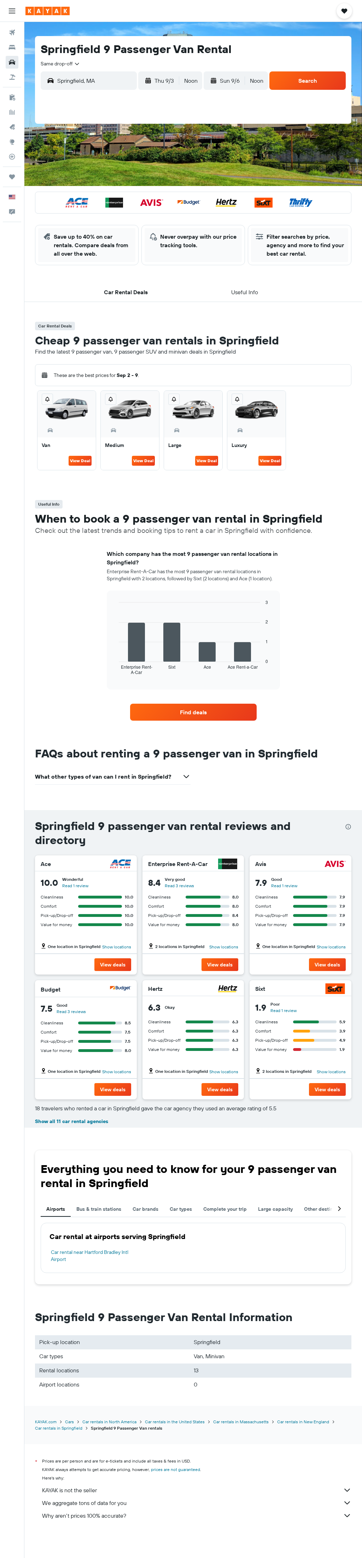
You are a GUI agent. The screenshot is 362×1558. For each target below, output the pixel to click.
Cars (69, 1421)
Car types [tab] (181, 1209)
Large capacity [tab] (275, 1209)
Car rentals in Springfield (58, 1428)
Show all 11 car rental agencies (71, 1121)
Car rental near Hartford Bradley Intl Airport (89, 1255)
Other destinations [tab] (325, 1209)
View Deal (80, 460)
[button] (12, 11)
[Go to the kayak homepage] (47, 11)
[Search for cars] (12, 62)
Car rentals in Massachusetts (241, 1421)
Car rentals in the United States (175, 1421)
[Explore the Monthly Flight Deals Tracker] (12, 127)
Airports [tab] (55, 1209)
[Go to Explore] (12, 142)
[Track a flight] (12, 157)
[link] (193, 712)
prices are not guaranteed (175, 1469)
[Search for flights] (12, 32)
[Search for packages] (12, 77)
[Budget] (120, 989)
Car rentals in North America (109, 1421)
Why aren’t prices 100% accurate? (84, 1515)
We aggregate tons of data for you (84, 1502)
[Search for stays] (12, 47)
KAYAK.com (46, 1421)
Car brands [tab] (145, 1209)
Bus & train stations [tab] (98, 1209)
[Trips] (12, 177)
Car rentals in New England (303, 1421)
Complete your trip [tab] (225, 1209)
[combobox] (60, 63)
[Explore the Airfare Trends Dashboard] (12, 112)
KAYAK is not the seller (69, 1490)
